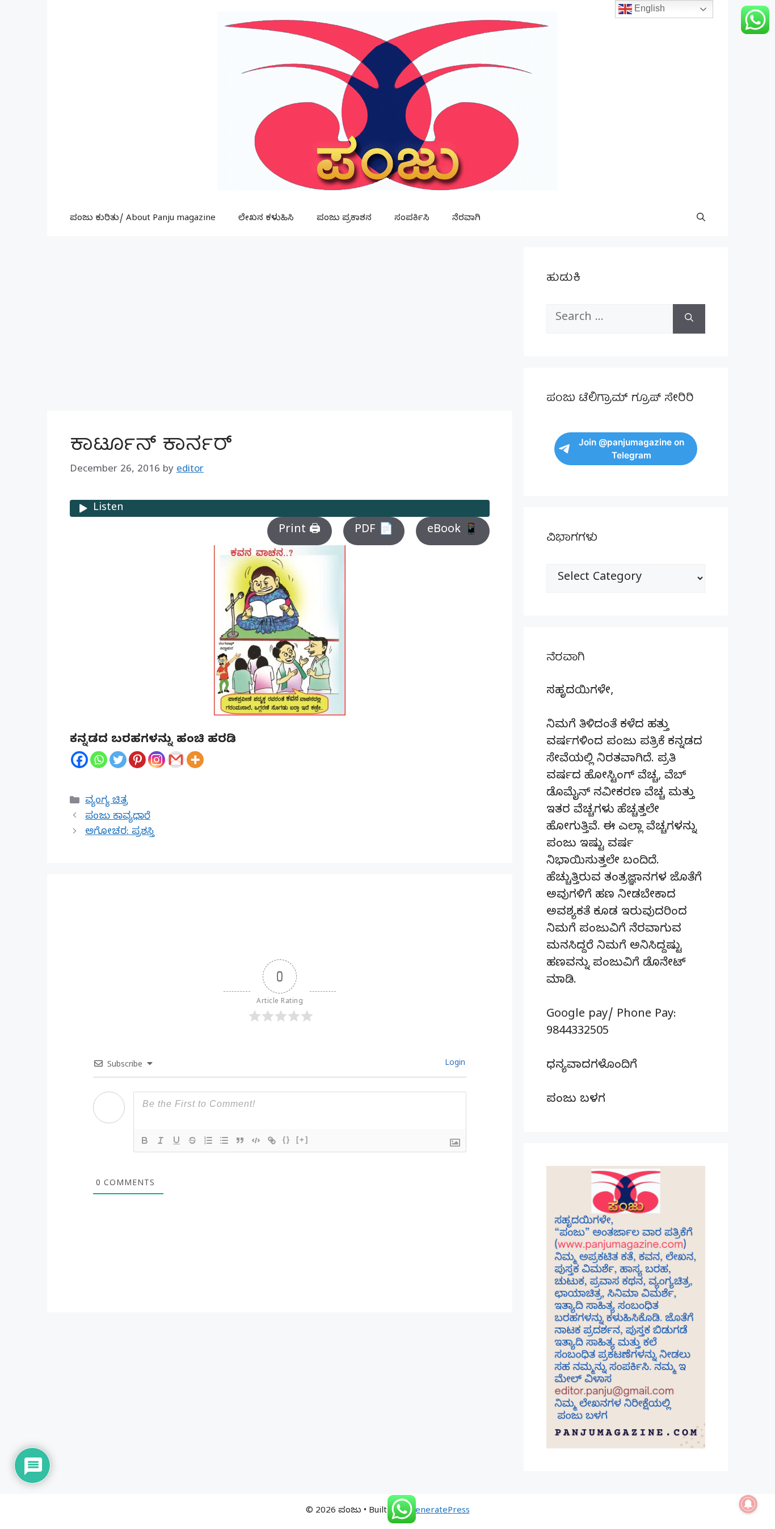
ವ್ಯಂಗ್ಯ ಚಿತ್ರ (106, 801)
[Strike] (192, 1140)
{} (286, 1139)
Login (454, 1064)
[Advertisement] (279, 326)
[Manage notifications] (748, 1504)
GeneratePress (439, 1511)
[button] (701, 219)
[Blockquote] (240, 1140)
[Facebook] (79, 759)
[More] (195, 759)
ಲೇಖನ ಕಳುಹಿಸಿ (266, 219)
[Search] (689, 319)
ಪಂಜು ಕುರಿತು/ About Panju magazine (143, 219)
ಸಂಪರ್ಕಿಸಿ (411, 219)
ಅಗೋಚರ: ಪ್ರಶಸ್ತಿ (119, 832)
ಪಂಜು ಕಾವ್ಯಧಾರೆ (117, 817)
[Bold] (145, 1140)
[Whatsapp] (98, 759)
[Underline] (176, 1140)
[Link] (272, 1140)
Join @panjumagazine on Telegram (631, 449)
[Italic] (161, 1140)
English (648, 8)
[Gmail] (175, 759)
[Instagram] (156, 759)
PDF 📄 (374, 530)
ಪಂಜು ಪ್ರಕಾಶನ (344, 219)
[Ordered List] (208, 1140)
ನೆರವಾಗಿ (466, 219)
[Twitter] (118, 759)
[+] (302, 1139)
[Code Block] (256, 1140)
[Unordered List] (224, 1140)
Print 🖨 (300, 530)
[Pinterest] (137, 759)
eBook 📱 (452, 530)
